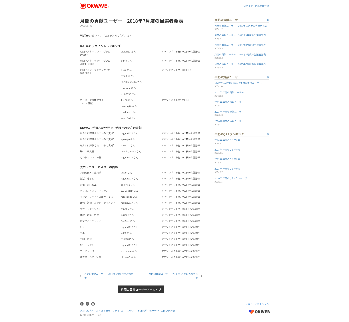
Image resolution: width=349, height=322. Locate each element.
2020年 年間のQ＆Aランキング (230, 178)
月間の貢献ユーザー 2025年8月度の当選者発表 (240, 44)
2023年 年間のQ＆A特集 (227, 149)
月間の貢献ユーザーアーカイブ (141, 289)
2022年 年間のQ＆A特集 (227, 159)
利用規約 (142, 310)
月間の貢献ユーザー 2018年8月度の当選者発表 (173, 275)
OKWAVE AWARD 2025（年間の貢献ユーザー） (239, 82)
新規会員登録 (262, 5)
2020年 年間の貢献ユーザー (229, 121)
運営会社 (154, 310)
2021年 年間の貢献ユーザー (229, 111)
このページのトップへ (257, 303)
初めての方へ (87, 310)
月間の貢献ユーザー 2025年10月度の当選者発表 (240, 25)
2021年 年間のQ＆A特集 (227, 168)
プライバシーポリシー (124, 310)
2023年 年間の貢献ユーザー (229, 92)
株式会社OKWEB (259, 312)
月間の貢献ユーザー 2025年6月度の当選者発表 (240, 64)
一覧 (266, 19)
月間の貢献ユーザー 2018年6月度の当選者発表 (108, 275)
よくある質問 (103, 310)
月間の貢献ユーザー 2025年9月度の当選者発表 (240, 35)
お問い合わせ (168, 310)
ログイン (248, 5)
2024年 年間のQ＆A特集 (227, 140)
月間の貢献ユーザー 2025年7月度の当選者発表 (240, 54)
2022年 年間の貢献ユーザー (229, 102)
